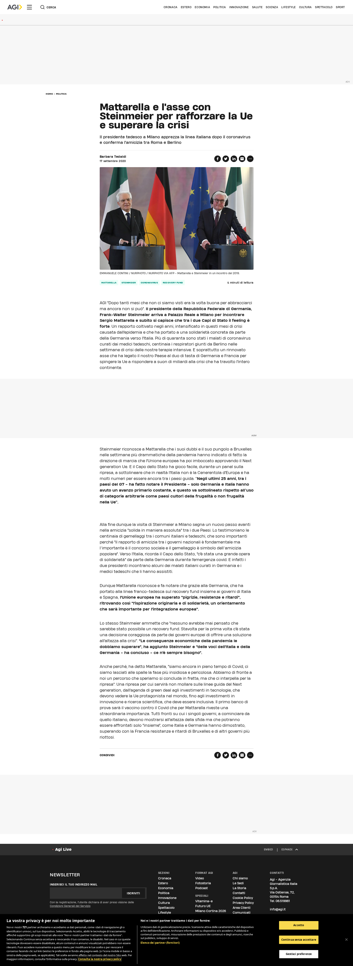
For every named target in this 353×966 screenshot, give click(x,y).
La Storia (239, 888)
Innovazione (239, 7)
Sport (340, 7)
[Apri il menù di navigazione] (29, 7)
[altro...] (250, 158)
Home (49, 93)
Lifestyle (288, 7)
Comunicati (241, 913)
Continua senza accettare (298, 939)
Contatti (239, 893)
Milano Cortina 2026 (210, 911)
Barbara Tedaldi (113, 156)
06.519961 (283, 901)
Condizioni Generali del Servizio (70, 906)
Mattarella (109, 282)
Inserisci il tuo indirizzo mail (73, 884)
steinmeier (129, 282)
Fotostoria (203, 883)
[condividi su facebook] (217, 158)
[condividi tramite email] (242, 158)
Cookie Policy (243, 898)
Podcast (201, 888)
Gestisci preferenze (299, 954)
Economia (202, 7)
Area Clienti (241, 908)
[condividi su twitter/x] (225, 158)
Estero (186, 7)
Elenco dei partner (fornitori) (160, 943)
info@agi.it (278, 909)
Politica (219, 7)
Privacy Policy (243, 903)
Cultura (305, 7)
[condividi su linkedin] (234, 158)
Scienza (272, 7)
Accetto (298, 925)
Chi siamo (240, 878)
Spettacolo (324, 7)
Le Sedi (238, 883)
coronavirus (149, 282)
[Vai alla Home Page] (15, 7)
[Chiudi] (346, 939)
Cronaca (171, 7)
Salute (257, 7)
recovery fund (173, 282)
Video (199, 878)
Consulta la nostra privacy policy (99, 959)
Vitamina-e (204, 901)
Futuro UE (203, 906)
